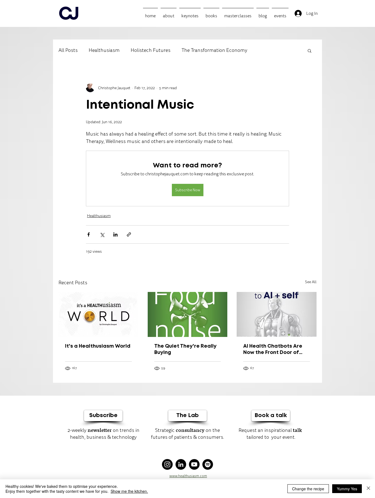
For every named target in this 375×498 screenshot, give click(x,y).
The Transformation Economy (214, 50)
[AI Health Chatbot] (277, 314)
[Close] (368, 489)
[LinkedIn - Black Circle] (180, 464)
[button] (309, 50)
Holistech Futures (150, 50)
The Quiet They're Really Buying (185, 349)
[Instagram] (167, 464)
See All (311, 282)
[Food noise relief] (188, 314)
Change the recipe (308, 488)
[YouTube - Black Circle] (194, 464)
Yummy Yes (347, 488)
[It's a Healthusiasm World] (98, 314)
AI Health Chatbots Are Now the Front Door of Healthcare (272, 350)
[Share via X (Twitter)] (102, 234)
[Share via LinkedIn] (115, 234)
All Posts (68, 50)
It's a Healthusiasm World (97, 346)
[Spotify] (207, 464)
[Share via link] (128, 234)
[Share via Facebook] (88, 234)
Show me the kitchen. (129, 491)
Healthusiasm (104, 50)
